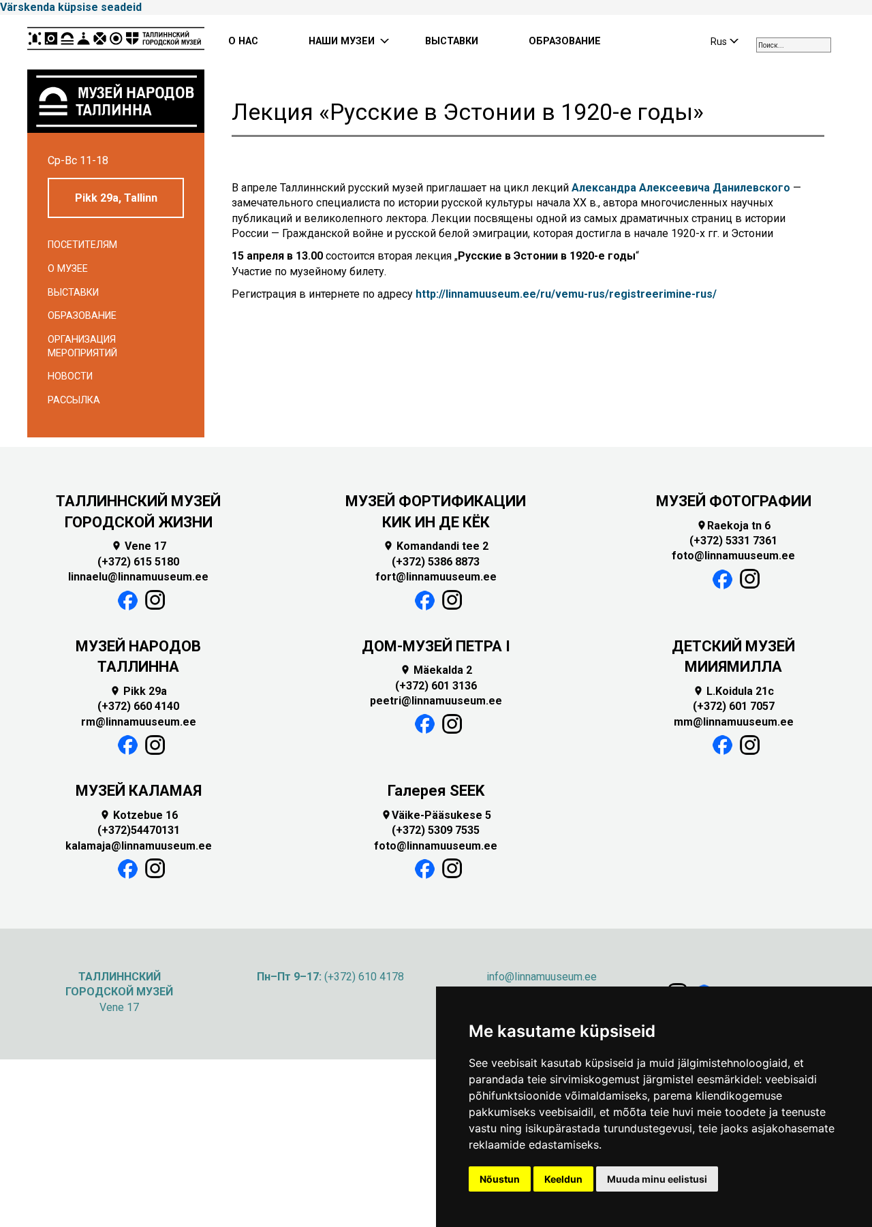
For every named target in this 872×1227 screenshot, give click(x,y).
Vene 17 (138, 546)
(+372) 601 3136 (436, 685)
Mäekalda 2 (436, 670)
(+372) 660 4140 (138, 706)
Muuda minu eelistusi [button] (657, 1179)
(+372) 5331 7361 (733, 540)
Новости (70, 376)
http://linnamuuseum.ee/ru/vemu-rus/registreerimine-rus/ (566, 294)
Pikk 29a (138, 691)
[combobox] (793, 44)
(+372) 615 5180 (138, 561)
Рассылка (74, 400)
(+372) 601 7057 (734, 706)
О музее (68, 269)
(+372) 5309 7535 (436, 830)
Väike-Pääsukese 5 (436, 815)
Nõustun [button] (500, 1179)
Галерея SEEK (436, 790)
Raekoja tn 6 (733, 525)
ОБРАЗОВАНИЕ (565, 41)
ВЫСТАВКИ (451, 41)
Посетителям (82, 245)
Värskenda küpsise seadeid (71, 7)
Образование (82, 316)
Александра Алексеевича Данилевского (681, 187)
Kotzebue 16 (138, 815)
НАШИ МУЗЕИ (342, 41)
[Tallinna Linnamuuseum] (115, 42)
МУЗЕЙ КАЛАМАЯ (139, 790)
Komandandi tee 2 (435, 546)
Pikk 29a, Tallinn (116, 197)
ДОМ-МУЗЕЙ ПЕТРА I (436, 646)
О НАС (243, 41)
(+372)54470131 (138, 830)
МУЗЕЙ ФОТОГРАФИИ (733, 501)
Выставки (73, 292)
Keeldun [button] (563, 1179)
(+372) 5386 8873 (436, 561)
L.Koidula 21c (733, 691)
